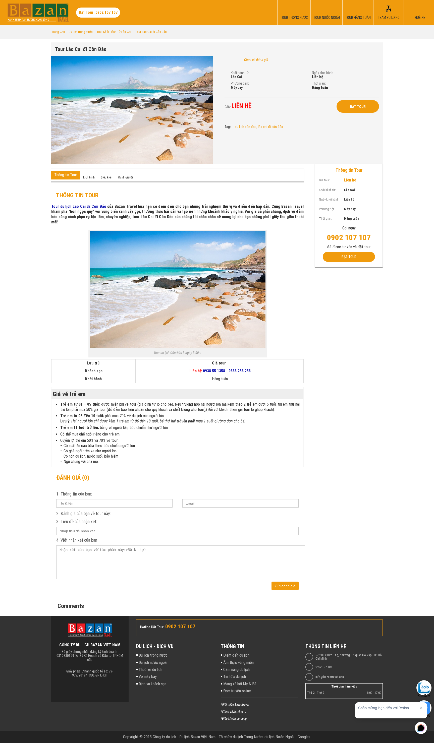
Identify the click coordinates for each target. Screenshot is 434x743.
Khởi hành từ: (240, 73)
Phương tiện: (240, 83)
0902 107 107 (323, 667)
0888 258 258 (240, 370)
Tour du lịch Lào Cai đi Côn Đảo (78, 206)
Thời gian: (319, 83)
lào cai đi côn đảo (270, 127)
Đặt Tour (358, 107)
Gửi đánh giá (285, 586)
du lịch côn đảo (245, 127)
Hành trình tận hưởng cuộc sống (28, 19)
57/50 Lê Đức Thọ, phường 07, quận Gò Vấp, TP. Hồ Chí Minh (348, 656)
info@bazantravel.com (330, 677)
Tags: (228, 127)
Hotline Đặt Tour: (152, 627)
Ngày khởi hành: (323, 73)
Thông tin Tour (65, 174)
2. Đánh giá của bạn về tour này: (83, 513)
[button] (209, 60)
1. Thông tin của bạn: (74, 494)
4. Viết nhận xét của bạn (76, 540)
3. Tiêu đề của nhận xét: (76, 521)
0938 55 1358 (214, 370)
